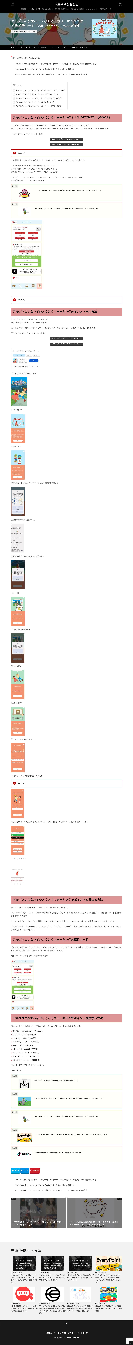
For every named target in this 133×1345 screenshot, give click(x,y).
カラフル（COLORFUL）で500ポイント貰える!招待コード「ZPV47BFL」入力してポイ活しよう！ (68, 190)
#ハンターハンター (92, 9)
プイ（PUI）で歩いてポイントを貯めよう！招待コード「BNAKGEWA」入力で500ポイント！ (67, 208)
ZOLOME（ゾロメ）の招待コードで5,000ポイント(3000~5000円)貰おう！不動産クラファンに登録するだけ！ (56, 64)
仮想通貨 (24, 9)
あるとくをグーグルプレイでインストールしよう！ (66, 144)
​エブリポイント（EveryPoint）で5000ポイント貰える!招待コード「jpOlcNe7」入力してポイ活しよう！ (70, 1134)
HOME (15, 47)
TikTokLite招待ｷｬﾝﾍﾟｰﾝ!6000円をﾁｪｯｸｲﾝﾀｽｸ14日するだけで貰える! (57, 1152)
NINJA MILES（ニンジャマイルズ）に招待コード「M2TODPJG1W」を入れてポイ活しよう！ (24, 1308)
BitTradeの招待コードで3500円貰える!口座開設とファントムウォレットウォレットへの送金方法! (51, 74)
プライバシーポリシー (66, 1333)
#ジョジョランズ (47, 9)
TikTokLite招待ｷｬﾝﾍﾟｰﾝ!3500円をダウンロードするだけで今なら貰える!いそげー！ (80, 1277)
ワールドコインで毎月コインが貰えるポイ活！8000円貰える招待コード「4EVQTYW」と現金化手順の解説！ (52, 1309)
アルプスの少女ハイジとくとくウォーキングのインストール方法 (36, 94)
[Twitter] (15, 1171)
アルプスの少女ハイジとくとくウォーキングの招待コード (34, 102)
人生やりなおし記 (66, 4)
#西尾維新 (103, 9)
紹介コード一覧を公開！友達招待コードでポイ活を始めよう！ (56, 1080)
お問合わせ (51, 1333)
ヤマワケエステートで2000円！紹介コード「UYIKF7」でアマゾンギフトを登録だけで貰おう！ (52, 1277)
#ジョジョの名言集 (77, 9)
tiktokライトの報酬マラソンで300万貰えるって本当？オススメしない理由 (108, 1308)
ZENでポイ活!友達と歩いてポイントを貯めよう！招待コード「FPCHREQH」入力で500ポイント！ (68, 1098)
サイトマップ (82, 1333)
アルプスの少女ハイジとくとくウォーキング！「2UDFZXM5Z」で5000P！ (40, 90)
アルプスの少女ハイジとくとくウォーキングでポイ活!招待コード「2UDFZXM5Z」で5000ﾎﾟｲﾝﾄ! (60, 47)
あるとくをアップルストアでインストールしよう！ (66, 139)
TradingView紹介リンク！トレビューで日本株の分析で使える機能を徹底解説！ (44, 69)
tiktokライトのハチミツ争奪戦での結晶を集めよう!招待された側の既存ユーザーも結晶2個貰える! (80, 1308)
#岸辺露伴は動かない (62, 9)
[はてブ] (24, 1171)
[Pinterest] (35, 1171)
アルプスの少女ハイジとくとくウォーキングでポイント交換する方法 (37, 106)
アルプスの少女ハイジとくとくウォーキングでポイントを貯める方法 (37, 98)
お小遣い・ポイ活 (34, 9)
